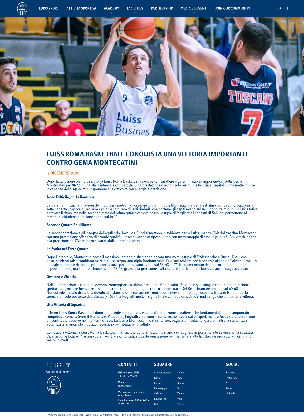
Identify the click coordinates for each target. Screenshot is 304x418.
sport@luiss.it (125, 386)
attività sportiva (81, 8)
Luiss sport (49, 8)
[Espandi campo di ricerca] (280, 8)
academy (111, 8)
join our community (232, 8)
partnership (162, 8)
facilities (135, 8)
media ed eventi (194, 8)
